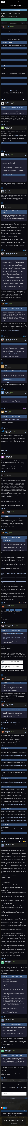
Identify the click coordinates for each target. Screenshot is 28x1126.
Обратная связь (13, 1121)
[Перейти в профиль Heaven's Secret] (2, 626)
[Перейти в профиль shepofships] (2, 431)
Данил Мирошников (18, 107)
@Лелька (12, 610)
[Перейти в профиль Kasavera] (2, 128)
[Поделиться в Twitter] (4, 1108)
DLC (16, 16)
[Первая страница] (2, 23)
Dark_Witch (8, 844)
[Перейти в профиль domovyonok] (2, 962)
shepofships (8, 431)
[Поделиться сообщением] (25, 28)
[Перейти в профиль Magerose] (2, 103)
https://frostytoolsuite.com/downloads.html (10, 330)
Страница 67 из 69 (14, 23)
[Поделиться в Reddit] (2, 1108)
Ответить (14, 19)
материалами (21, 68)
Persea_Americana (10, 191)
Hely (6, 474)
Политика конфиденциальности (15, 1120)
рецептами (14, 68)
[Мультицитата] (2, 99)
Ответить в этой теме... (9, 1093)
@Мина (7, 610)
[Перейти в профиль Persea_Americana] (2, 191)
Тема (5, 1120)
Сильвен (7, 511)
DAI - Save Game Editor (14, 80)
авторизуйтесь (19, 1087)
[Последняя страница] (27, 23)
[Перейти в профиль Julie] (2, 366)
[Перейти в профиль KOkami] (2, 392)
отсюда (8, 382)
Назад (4, 23)
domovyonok (8, 961)
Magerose (7, 102)
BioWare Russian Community (14, 6)
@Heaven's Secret (18, 610)
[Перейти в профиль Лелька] (2, 27)
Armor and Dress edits (10, 184)
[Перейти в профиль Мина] (2, 304)
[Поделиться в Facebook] (6, 1108)
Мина (14, 344)
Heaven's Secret (17, 370)
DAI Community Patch (14, 90)
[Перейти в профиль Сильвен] (2, 512)
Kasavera (7, 127)
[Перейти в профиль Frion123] (2, 457)
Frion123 (7, 456)
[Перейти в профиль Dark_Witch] (2, 845)
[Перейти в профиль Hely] (2, 475)
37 (26, 1098)
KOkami (7, 392)
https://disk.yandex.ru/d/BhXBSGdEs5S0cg (10, 724)
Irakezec (7, 154)
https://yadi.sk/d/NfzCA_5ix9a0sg (11, 404)
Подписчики (12, 1098)
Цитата (6, 99)
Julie (6, 366)
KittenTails (15, 135)
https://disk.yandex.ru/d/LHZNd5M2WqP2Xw (10, 722)
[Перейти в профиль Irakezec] (2, 154)
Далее (23, 23)
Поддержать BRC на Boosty (14, 9)
